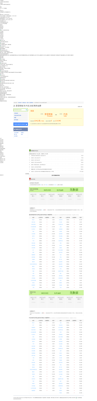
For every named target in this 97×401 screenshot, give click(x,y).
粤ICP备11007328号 (55, 397)
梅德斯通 (33, 254)
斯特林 (33, 261)
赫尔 (60, 273)
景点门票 (3, 40)
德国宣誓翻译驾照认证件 (4, 55)
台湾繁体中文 (2, 12)
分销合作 (1, 161)
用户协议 (1, 147)
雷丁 (33, 250)
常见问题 (1, 154)
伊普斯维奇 (61, 278)
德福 (33, 271)
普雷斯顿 (31, 102)
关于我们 (1, 139)
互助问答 (3, 81)
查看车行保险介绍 (3, 60)
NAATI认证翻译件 (46, 55)
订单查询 (1, 1)
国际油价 (24, 102)
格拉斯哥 (60, 264)
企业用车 (1, 162)
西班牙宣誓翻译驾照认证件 (24, 55)
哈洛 (60, 268)
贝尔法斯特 (16, 132)
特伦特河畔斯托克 (33, 264)
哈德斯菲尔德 (60, 271)
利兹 (60, 280)
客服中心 (1, 152)
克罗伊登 (60, 252)
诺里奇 (33, 236)
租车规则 (1, 149)
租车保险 (1, 56)
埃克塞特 (60, 261)
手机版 (1, 3)
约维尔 (33, 282)
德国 (11, 80)
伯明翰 (22, 132)
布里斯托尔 (61, 240)
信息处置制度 (2, 148)
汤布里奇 (33, 378)
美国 (1, 80)
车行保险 (3, 59)
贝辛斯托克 (61, 224)
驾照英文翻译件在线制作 (19, 124)
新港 (33, 231)
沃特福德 (33, 278)
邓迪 (60, 257)
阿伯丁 (33, 219)
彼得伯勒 (33, 243)
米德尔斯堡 (33, 224)
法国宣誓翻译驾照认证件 (14, 55)
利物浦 (60, 285)
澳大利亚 (3, 80)
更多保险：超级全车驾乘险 (5, 68)
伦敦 (22, 134)
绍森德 (33, 259)
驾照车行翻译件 (70, 55)
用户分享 (1, 73)
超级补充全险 (3, 63)
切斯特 (60, 247)
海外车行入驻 (2, 158)
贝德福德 (60, 229)
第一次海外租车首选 (5, 30)
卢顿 (33, 287)
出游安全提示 (2, 156)
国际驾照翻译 (2, 48)
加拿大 (13, 80)
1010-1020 (7, 17)
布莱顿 (60, 238)
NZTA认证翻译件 (40, 55)
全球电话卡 (3, 46)
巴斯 (60, 226)
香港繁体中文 (7, 12)
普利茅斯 (33, 245)
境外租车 (1, 26)
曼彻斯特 (33, 285)
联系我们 (1, 140)
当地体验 (3, 43)
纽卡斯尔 (16, 136)
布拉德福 (60, 236)
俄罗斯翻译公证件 (33, 55)
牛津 (33, 240)
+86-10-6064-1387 (9, 19)
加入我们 (1, 142)
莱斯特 (60, 282)
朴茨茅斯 (33, 247)
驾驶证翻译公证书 (64, 55)
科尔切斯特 (61, 250)
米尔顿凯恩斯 (33, 226)
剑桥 (60, 243)
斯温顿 (33, 268)
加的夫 (60, 245)
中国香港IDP (57, 55)
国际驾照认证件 (4, 50)
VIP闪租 (1, 28)
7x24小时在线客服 (3, 23)
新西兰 (8, 80)
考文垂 (60, 222)
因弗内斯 (60, 275)
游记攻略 (3, 79)
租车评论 (3, 75)
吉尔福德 (60, 266)
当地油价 (16, 113)
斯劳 (33, 252)
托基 (33, 273)
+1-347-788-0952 (8, 18)
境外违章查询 (6, 1)
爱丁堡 (15, 134)
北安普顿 (33, 233)
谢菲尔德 (33, 222)
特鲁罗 (33, 275)
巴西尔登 (60, 219)
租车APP (1, 84)
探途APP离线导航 (4, 71)
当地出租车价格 (17, 115)
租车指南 (16, 119)
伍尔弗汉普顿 (33, 280)
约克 (60, 287)
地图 (15, 117)
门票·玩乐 (2, 39)
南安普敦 (33, 257)
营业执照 (48, 397)
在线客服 (27, 173)
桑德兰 (33, 266)
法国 (13, 83)
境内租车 (1, 27)
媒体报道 (1, 143)
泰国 (6, 80)
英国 (28, 102)
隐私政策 (1, 146)
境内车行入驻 (2, 160)
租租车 (1, 24)
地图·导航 (2, 69)
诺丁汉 (33, 238)
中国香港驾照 (52, 55)
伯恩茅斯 (60, 233)
